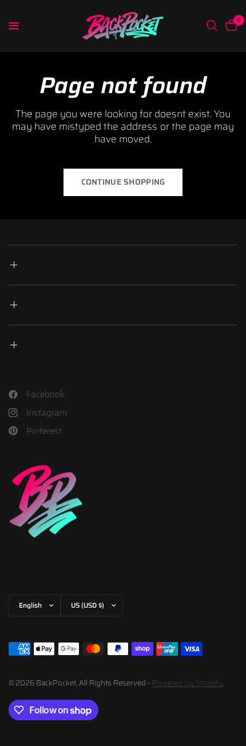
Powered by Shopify (187, 683)
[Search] (212, 25)
